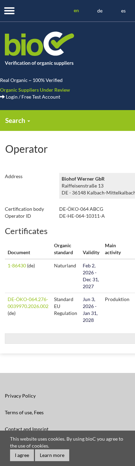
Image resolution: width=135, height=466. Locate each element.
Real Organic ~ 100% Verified (31, 80)
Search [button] (16, 120)
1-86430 (17, 265)
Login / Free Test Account (32, 97)
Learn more (52, 455)
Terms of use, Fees (24, 412)
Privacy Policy (20, 396)
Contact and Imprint (26, 429)
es (123, 11)
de (99, 11)
